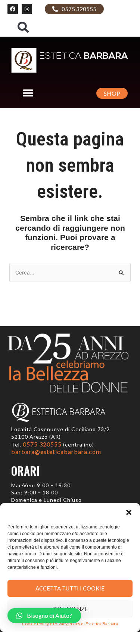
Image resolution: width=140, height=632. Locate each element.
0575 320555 (43, 444)
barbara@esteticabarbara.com (56, 451)
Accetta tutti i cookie (70, 588)
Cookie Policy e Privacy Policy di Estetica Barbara (70, 623)
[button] (129, 512)
